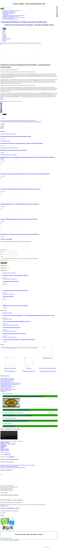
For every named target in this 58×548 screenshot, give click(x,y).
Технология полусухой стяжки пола (11, 327)
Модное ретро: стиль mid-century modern (8, 18)
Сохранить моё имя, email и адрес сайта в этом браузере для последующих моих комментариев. (20, 258)
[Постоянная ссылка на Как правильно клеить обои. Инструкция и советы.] (5, 288)
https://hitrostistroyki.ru (4, 505)
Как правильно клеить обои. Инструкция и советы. (15, 290)
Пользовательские (7, 38)
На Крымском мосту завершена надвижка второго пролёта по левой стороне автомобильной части (25, 174)
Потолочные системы (8, 296)
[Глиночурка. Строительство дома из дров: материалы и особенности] (5, 387)
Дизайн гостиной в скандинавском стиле (8, 13)
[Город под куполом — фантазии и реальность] (6, 380)
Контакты (5, 39)
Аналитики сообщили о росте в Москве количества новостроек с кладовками (19, 204)
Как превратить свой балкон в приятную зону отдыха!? (10, 16)
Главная (4, 27)
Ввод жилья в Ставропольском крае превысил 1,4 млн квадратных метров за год (20, 189)
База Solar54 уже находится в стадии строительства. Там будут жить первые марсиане (21, 143)
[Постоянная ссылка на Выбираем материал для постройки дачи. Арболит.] (9, 272)
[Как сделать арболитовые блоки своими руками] (8, 389)
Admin (7, 69)
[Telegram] (29, 107)
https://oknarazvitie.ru (4, 492)
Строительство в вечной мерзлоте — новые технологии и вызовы (19, 339)
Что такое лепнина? (5, 14)
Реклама (4, 41)
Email (1, 254)
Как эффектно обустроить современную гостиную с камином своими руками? (14, 17)
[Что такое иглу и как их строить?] (10, 383)
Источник (2, 99)
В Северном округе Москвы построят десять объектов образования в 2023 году (19, 234)
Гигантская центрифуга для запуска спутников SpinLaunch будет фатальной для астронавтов (20, 121)
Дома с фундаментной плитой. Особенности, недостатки (16, 321)
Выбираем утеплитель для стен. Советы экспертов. (15, 305)
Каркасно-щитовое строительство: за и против (14, 333)
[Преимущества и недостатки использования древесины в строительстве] (5, 385)
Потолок (4, 33)
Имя (1, 251)
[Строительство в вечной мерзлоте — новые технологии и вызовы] (7, 379)
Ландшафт (5, 36)
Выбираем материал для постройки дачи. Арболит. (15, 275)
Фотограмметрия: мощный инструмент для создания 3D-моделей (12, 10)
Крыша (4, 31)
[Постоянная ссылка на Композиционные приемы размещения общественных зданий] (8, 133)
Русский (47, 547)
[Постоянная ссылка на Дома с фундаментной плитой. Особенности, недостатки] (7, 318)
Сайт (1, 256)
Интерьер (4, 37)
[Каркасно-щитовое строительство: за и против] (7, 378)
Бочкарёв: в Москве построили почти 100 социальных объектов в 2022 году (19, 219)
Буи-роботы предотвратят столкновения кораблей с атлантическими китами (17, 120)
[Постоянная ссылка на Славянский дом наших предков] (10, 278)
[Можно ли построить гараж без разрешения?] (7, 386)
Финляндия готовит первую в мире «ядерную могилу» (13, 150)
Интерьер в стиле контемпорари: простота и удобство (10, 19)
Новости (4, 28)
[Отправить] (29, 112)
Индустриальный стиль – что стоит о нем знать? (9, 12)
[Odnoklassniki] (29, 106)
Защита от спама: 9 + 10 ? (5, 260)
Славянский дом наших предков (11, 281)
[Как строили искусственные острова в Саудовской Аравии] (7, 381)
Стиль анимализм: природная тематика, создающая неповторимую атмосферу (14, 15)
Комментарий (3, 249)
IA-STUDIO (16, 540)
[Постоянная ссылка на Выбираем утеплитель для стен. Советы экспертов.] (5, 303)
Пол (3, 32)
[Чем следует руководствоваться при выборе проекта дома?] (3, 391)
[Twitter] (29, 102)
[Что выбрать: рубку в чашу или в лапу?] (6, 390)
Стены (4, 30)
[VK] (29, 104)
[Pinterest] (29, 110)
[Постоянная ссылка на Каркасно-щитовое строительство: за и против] (9, 331)
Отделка (4, 34)
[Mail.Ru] (29, 109)
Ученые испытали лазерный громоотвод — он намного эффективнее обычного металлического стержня (28, 315)
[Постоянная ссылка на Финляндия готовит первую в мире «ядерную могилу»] (9, 147)
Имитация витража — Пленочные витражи (9, 11)
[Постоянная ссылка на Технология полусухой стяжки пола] (10, 325)
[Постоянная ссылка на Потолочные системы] (8, 294)
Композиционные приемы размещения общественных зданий (15, 136)
